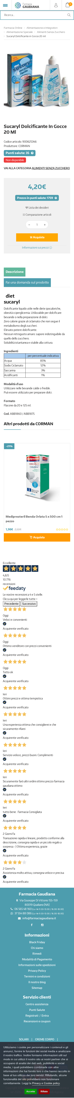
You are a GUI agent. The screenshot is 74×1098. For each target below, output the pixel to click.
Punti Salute (37, 1009)
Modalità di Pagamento (37, 959)
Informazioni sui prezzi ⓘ (37, 247)
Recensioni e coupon (37, 1021)
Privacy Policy (37, 970)
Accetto (30, 1091)
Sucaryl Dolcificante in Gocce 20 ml (26, 36)
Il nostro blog (37, 982)
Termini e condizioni (37, 976)
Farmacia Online (13, 27)
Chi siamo (37, 947)
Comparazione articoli (38, 214)
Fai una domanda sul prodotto (27, 282)
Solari (24, 1039)
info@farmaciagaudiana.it (39, 918)
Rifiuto (44, 1091)
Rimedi (37, 953)
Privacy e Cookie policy (46, 1083)
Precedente (11, 603)
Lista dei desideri (38, 207)
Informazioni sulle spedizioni (37, 965)
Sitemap (37, 987)
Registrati (32, 1015)
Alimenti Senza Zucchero (51, 31)
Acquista (38, 237)
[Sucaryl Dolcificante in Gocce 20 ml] (37, 84)
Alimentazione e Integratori (42, 27)
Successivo (29, 603)
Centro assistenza (37, 1004)
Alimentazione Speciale (19, 31)
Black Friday (37, 942)
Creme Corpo (44, 1039)
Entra (45, 1015)
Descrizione (15, 272)
